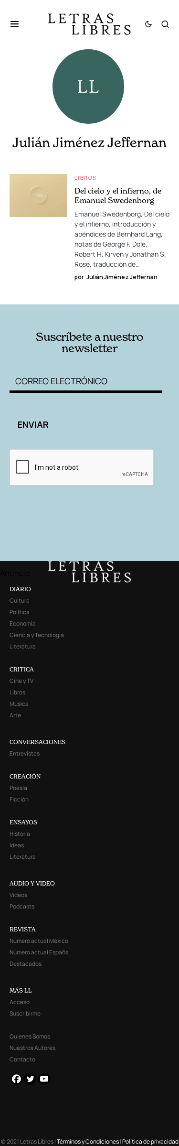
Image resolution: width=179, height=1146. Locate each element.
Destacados (26, 964)
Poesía (18, 788)
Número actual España (39, 952)
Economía (23, 623)
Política (20, 612)
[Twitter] (30, 1079)
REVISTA (23, 929)
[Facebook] (16, 1079)
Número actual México (39, 941)
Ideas (17, 845)
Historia (20, 834)
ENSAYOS (23, 822)
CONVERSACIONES (37, 742)
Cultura (20, 600)
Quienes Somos (30, 1036)
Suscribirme (25, 1013)
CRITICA (22, 669)
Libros (85, 177)
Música (19, 704)
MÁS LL (21, 990)
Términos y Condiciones (88, 1141)
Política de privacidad (150, 1141)
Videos (18, 895)
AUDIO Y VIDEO (32, 883)
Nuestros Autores (32, 1048)
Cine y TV (21, 681)
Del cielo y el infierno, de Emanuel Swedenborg (117, 195)
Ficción (19, 799)
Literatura (23, 646)
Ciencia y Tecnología (37, 635)
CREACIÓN (25, 776)
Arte (15, 715)
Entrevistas (25, 753)
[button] (19, 23)
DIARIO (20, 589)
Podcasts (22, 906)
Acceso (20, 1002)
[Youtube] (44, 1079)
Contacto (22, 1059)
